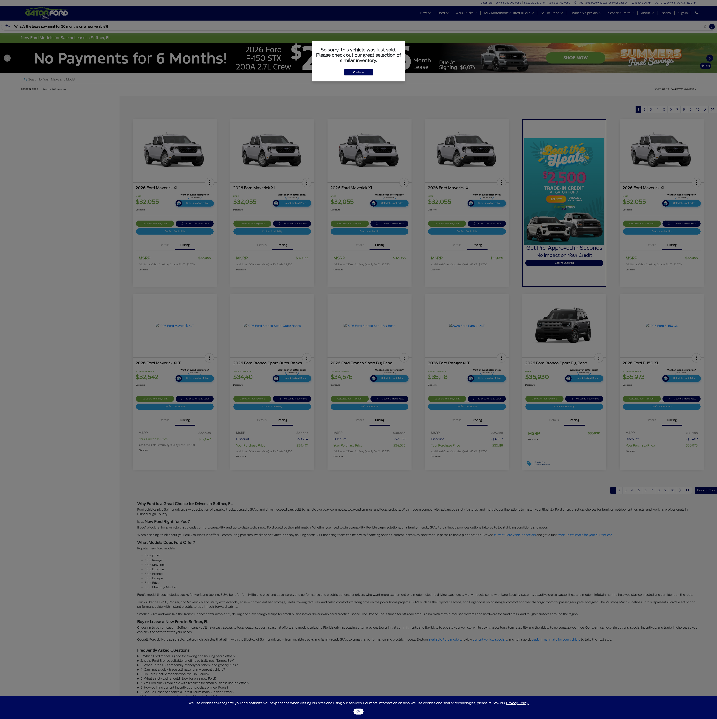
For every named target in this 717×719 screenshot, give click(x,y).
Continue (358, 72)
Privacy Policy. (517, 703)
